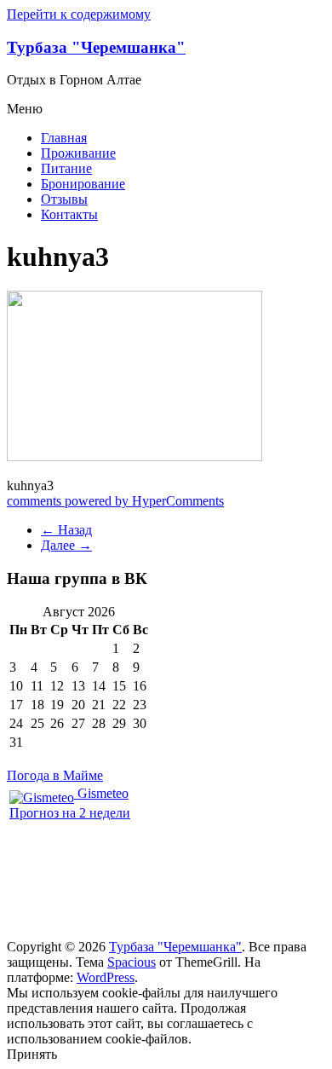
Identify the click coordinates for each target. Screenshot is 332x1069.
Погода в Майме (55, 775)
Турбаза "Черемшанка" (96, 47)
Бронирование (83, 183)
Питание (66, 168)
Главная (64, 137)
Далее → (66, 545)
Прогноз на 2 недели (69, 813)
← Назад (66, 530)
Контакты (69, 214)
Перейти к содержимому (79, 14)
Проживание (78, 153)
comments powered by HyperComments (115, 501)
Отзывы (64, 199)
